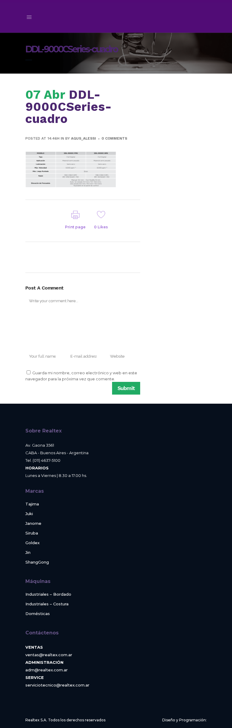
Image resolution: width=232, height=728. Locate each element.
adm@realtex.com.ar (46, 669)
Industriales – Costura (47, 604)
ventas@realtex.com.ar (48, 654)
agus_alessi (83, 138)
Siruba (31, 533)
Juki (29, 513)
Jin (28, 552)
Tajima (32, 504)
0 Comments (114, 138)
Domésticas (37, 613)
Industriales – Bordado (48, 594)
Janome (33, 523)
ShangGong (37, 562)
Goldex (32, 543)
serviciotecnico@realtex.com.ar (57, 685)
